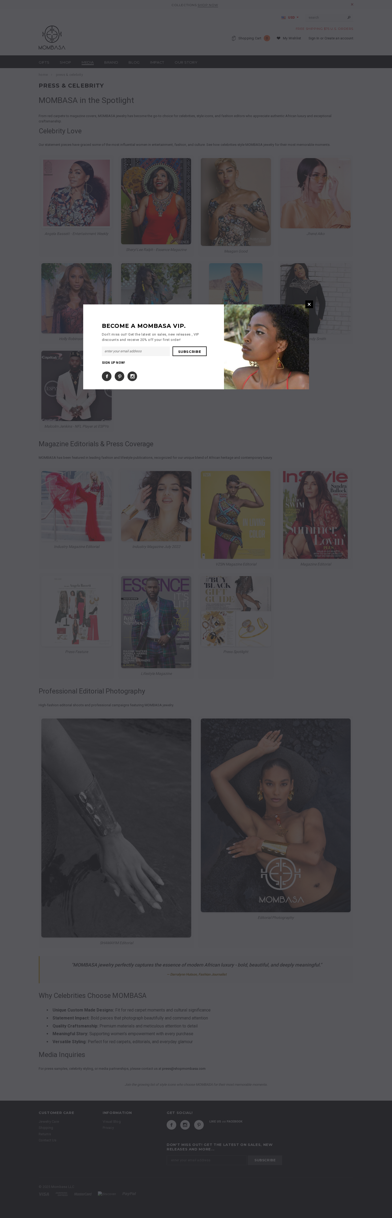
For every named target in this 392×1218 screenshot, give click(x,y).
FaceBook (106, 376)
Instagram (132, 376)
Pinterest (119, 376)
